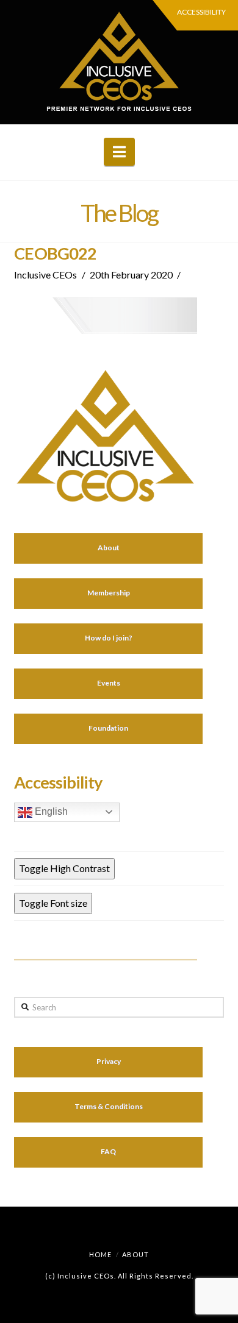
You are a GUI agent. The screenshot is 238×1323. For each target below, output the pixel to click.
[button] (119, 152)
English (50, 811)
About (135, 1254)
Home (100, 1254)
